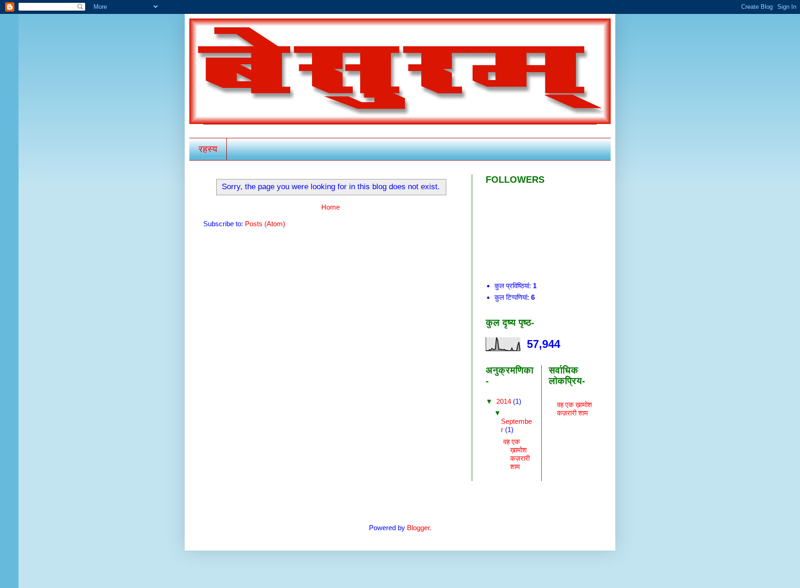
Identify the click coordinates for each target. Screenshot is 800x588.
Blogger (418, 528)
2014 (504, 401)
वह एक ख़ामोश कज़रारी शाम (516, 454)
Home (330, 207)
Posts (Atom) (265, 224)
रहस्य (208, 149)
